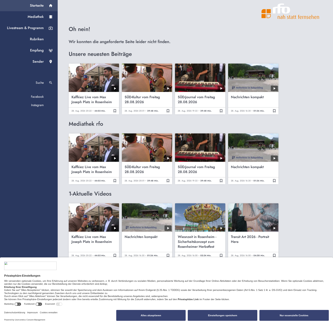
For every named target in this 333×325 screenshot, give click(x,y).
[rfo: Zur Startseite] (290, 11)
